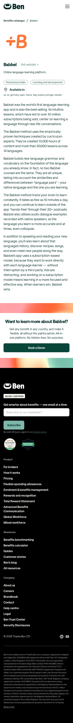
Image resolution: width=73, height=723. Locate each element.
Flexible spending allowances (22, 484)
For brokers (11, 467)
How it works (12, 472)
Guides (8, 551)
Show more (9, 707)
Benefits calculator (16, 545)
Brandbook (11, 596)
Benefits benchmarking (19, 539)
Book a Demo (36, 347)
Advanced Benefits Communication (16, 509)
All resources (12, 568)
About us (9, 585)
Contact (9, 602)
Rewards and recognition (20, 495)
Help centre (11, 608)
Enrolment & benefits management (26, 489)
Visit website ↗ (29, 64)
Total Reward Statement (19, 501)
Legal (7, 613)
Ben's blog (10, 562)
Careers (9, 591)
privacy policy (40, 432)
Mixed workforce (15, 522)
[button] (67, 6)
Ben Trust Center (14, 619)
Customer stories (15, 556)
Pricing (8, 478)
